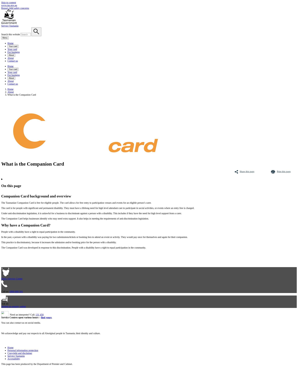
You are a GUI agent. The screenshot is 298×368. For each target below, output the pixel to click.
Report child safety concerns (15, 8)
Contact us (12, 61)
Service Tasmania (9, 26)
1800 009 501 (16, 291)
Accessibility (13, 358)
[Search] (36, 31)
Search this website (10, 34)
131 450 (40, 314)
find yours (46, 317)
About (11, 55)
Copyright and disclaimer (19, 353)
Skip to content (8, 2)
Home (10, 43)
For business (13, 52)
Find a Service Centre (12, 278)
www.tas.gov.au (9, 5)
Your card (13, 46)
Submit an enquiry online (13, 306)
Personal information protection (22, 350)
